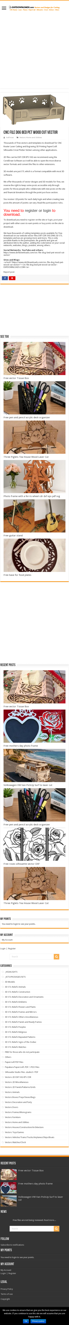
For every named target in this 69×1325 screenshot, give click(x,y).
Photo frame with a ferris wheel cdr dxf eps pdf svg (32, 496)
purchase (46, 192)
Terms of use (7, 1294)
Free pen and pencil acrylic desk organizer (27, 417)
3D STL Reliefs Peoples (15, 1027)
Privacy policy (38, 1321)
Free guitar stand (13, 535)
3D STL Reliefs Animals (15, 987)
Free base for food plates (17, 575)
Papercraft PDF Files (14, 1062)
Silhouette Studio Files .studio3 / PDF (21, 1072)
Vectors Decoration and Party (18, 1102)
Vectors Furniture (13, 1117)
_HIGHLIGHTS (11, 972)
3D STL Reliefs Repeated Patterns (20, 1037)
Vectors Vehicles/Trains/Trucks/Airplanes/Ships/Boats (29, 1137)
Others (8, 1057)
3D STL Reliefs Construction (17, 992)
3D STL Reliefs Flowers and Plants (20, 1007)
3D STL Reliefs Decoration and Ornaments (24, 997)
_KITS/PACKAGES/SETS (15, 977)
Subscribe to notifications (12, 1245)
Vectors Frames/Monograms (18, 1112)
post (56, 220)
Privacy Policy (7, 1289)
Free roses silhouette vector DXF (22, 863)
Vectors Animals (12, 1092)
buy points (46, 223)
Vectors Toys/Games (14, 1132)
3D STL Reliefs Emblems (16, 1002)
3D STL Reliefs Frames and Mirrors (21, 1012)
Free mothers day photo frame (21, 745)
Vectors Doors (11, 1107)
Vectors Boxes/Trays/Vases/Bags (20, 1097)
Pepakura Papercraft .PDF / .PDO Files (22, 1067)
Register (12, 948)
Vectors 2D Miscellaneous (16, 1082)
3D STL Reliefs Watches (15, 1047)
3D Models (10, 982)
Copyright (5, 1299)
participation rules (54, 203)
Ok (26, 1321)
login (50, 220)
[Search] (56, 956)
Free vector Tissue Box (16, 378)
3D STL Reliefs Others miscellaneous (21, 1017)
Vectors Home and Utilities (31, 138)
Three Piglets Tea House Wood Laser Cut (26, 456)
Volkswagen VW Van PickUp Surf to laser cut (28, 785)
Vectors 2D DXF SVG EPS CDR (18, 1077)
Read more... (50, 1220)
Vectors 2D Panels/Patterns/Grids (20, 1087)
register (31, 220)
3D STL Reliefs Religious (16, 1032)
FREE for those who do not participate (22, 1052)
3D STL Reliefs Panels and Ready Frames (23, 1022)
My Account (7, 940)
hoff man (10, 138)
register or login (38, 210)
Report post (9, 272)
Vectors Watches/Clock (15, 1142)
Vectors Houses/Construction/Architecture (24, 1127)
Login (2, 948)
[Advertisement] (34, 48)
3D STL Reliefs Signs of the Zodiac (20, 1042)
